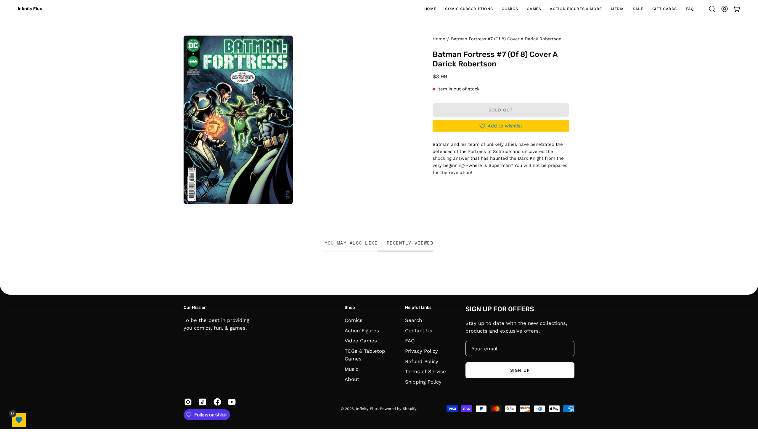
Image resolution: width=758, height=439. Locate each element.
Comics (353, 320)
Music (351, 369)
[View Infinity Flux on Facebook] (216, 402)
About (352, 379)
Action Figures (362, 330)
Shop (350, 307)
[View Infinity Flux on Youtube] (230, 402)
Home (439, 38)
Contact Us (418, 330)
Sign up (520, 370)
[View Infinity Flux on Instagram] (187, 402)
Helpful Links (418, 307)
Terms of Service (425, 371)
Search (413, 320)
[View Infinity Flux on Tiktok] (201, 402)
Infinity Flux (30, 8)
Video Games (361, 341)
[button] (469, 9)
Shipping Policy (423, 381)
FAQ (410, 341)
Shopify (409, 408)
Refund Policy (421, 361)
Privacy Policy (421, 351)
